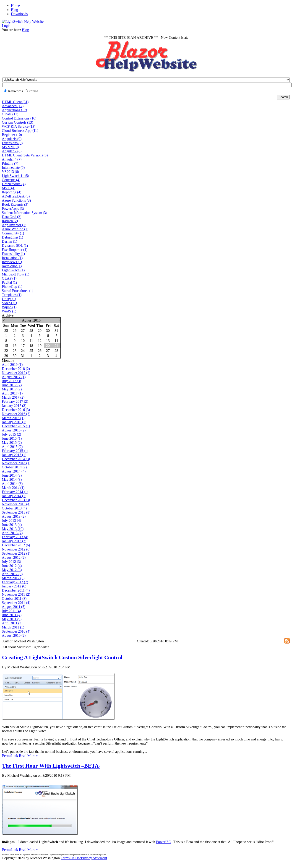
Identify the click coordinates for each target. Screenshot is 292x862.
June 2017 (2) (12, 385)
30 (48, 330)
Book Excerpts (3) (15, 204)
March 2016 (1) (13, 418)
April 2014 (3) (12, 484)
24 (23, 351)
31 (56, 330)
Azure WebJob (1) (15, 229)
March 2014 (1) (13, 488)
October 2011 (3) (14, 598)
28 (31, 330)
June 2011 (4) (11, 615)
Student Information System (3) (24, 213)
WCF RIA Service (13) (18, 126)
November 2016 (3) (16, 414)
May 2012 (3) (12, 570)
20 (48, 346)
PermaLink (10, 756)
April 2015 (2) (12, 447)
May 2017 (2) (12, 389)
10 (23, 341)
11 (31, 341)
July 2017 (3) (11, 381)
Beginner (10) (12, 135)
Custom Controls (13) (17, 122)
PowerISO (163, 842)
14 (56, 341)
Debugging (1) (12, 237)
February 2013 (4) (15, 537)
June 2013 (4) (12, 525)
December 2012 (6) (16, 545)
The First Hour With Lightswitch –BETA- (51, 766)
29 (40, 330)
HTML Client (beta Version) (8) (25, 155)
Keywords (15, 91)
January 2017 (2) (14, 406)
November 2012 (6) (16, 549)
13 (48, 341)
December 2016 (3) (16, 410)
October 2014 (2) (14, 467)
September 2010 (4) (16, 631)
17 (23, 346)
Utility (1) (9, 299)
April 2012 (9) (12, 574)
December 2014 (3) (16, 459)
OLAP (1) (9, 278)
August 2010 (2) (14, 635)
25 (6, 330)
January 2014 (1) (14, 496)
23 (14, 351)
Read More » (28, 756)
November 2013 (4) (16, 504)
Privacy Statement (94, 858)
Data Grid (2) (11, 217)
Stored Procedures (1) (17, 291)
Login (6, 26)
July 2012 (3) (11, 561)
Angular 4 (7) (11, 159)
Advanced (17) (12, 106)
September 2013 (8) (16, 512)
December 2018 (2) (16, 369)
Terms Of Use (71, 858)
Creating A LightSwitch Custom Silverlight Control (62, 657)
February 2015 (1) (15, 451)
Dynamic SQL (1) (15, 245)
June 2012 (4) (12, 566)
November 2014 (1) (16, 463)
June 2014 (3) (12, 475)
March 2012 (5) (13, 578)
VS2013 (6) (10, 172)
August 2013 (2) (14, 516)
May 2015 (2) (12, 442)
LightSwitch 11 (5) (15, 176)
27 (23, 330)
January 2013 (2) (14, 541)
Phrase (33, 91)
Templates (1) (11, 295)
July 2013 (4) (11, 520)
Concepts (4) (11, 180)
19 (40, 346)
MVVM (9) (10, 147)
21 (56, 346)
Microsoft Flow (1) (15, 274)
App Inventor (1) (14, 225)
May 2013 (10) (12, 529)
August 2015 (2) (14, 430)
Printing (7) (10, 163)
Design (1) (9, 241)
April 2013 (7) (12, 533)
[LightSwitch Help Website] (23, 21)
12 (40, 341)
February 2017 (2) (15, 401)
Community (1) (13, 233)
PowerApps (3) (13, 208)
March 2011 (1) (13, 627)
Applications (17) (14, 110)
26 (14, 330)
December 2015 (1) (16, 426)
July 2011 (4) (11, 611)
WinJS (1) (9, 311)
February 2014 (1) (15, 492)
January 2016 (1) (14, 422)
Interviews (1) (12, 262)
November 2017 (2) (16, 373)
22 (6, 351)
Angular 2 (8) (11, 151)
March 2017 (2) (13, 397)
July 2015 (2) (11, 434)
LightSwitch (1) (13, 270)
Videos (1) (9, 303)
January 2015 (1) (14, 455)
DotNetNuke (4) (14, 184)
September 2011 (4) (16, 603)
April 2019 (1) (12, 364)
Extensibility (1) (13, 254)
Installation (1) (12, 258)
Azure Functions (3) (16, 200)
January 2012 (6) (14, 586)
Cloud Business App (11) (20, 130)
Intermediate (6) (13, 167)
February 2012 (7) (15, 582)
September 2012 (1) (16, 553)
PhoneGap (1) (12, 286)
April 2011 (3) (12, 623)
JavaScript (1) (12, 266)
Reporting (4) (11, 192)
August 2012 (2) (14, 557)
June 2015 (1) (12, 438)
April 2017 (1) (12, 393)
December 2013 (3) (16, 500)
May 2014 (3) (12, 479)
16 (14, 346)
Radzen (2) (10, 221)
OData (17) (10, 114)
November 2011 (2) (16, 594)
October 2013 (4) (14, 508)
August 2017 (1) (14, 377)
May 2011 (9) (11, 619)
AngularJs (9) (11, 139)
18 (31, 346)
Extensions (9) (12, 143)
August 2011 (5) (13, 607)
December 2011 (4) (16, 590)
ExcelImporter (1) (14, 250)
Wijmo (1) (9, 307)
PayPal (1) (9, 282)
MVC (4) (8, 188)
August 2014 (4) (14, 471)
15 (6, 346)
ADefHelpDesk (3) (16, 196)
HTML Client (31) (15, 102)
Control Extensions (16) (19, 118)
